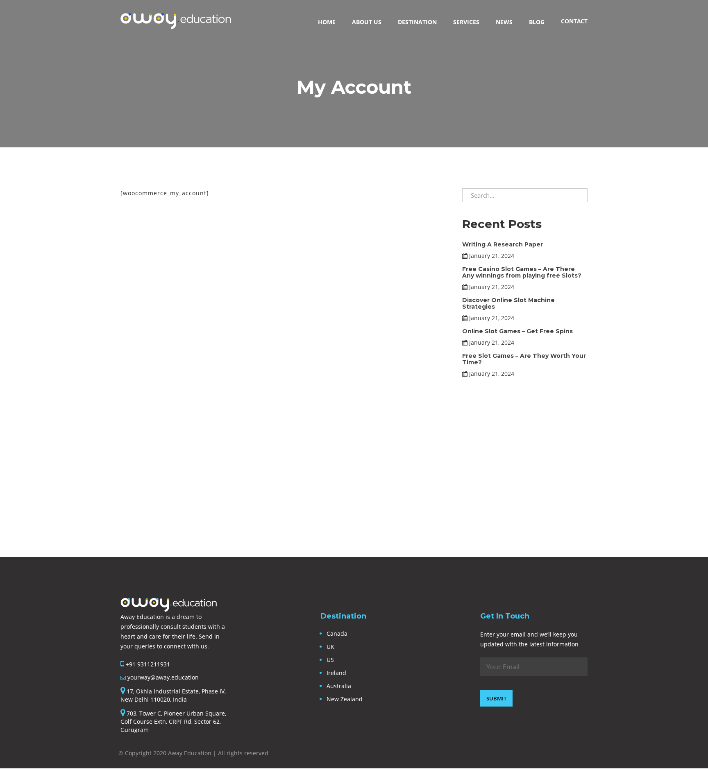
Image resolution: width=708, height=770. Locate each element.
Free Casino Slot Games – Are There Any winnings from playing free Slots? (521, 272)
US (330, 660)
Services (466, 22)
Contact (574, 21)
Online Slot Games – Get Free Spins (517, 331)
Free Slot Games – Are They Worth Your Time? (524, 359)
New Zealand (345, 699)
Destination (417, 22)
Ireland (336, 673)
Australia (339, 686)
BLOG (537, 22)
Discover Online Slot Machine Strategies (508, 303)
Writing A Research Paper (502, 244)
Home (327, 22)
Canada (337, 633)
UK (330, 646)
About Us (366, 22)
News (504, 22)
